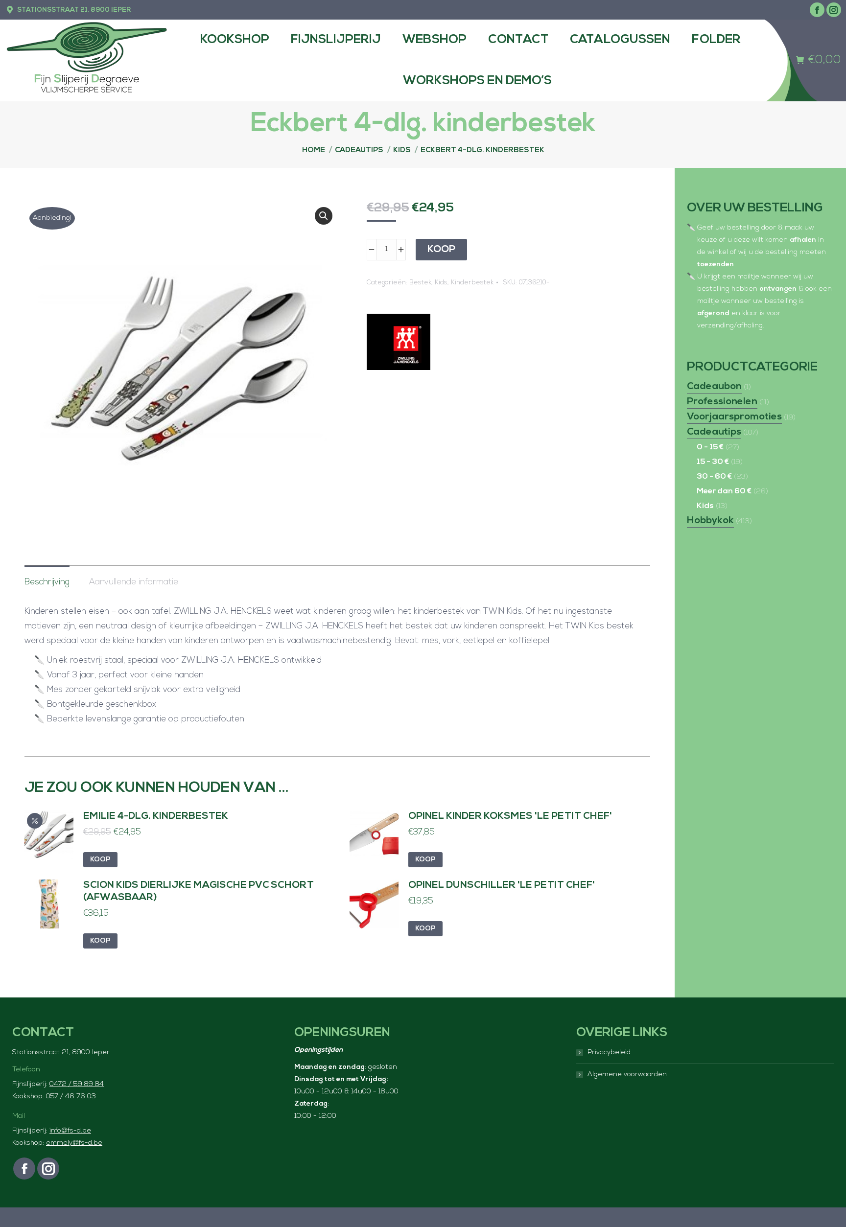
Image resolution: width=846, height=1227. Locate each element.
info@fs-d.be (70, 1130)
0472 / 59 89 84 (76, 1084)
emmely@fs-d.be (74, 1143)
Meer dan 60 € (724, 491)
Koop (441, 250)
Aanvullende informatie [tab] (133, 582)
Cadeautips (714, 432)
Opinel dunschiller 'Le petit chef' (501, 885)
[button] (323, 216)
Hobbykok (710, 521)
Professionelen (722, 402)
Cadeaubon (714, 387)
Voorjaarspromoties (734, 417)
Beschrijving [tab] (47, 582)
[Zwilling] (398, 344)
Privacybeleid (609, 1052)
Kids (441, 282)
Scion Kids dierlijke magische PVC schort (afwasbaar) (198, 891)
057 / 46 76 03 (71, 1096)
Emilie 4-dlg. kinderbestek (155, 816)
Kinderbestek (472, 282)
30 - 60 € (714, 477)
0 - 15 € (710, 447)
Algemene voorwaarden (627, 1074)
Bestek (420, 282)
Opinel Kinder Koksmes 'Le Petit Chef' (510, 816)
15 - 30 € (713, 462)
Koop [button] (100, 859)
